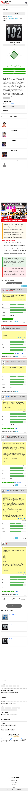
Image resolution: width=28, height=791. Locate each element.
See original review (21, 299)
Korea (14, 725)
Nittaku (10, 686)
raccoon (7, 289)
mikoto (7, 490)
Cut (19, 708)
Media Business (14, 785)
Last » (22, 599)
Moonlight (8, 396)
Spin (8, 714)
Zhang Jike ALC (17, 319)
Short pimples (10, 690)
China (2, 725)
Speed (4, 714)
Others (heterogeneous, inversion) (8, 710)
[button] (14, 32)
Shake (2, 708)
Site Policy (14, 784)
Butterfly (3, 686)
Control (11, 714)
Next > (17, 599)
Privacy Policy (14, 782)
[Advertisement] (14, 187)
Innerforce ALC (17, 482)
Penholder (7, 729)
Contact (14, 787)
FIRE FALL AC (17, 591)
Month (25, 286)
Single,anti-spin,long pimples (7, 692)
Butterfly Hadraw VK (18, 353)
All (1, 714)
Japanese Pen (8, 708)
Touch (15, 714)
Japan (6, 725)
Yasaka (14, 686)
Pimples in (3, 690)
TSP (7, 686)
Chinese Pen (14, 708)
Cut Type (12, 729)
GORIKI (15, 428)
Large (16, 692)
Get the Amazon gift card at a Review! (11, 739)
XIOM (18, 686)
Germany (10, 725)
